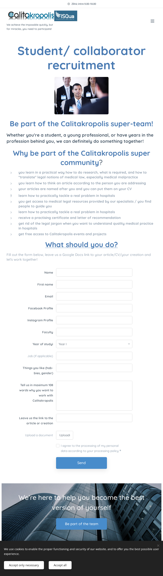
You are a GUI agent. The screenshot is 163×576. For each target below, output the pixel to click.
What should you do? (81, 244)
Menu (152, 21)
